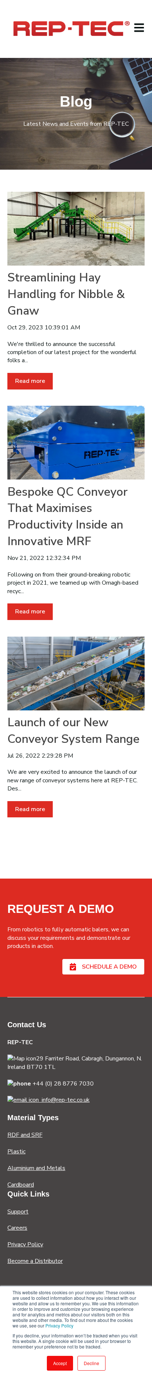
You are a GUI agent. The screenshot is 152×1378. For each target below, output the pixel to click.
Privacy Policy (59, 1325)
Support (17, 1212)
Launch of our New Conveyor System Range (73, 730)
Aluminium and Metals (36, 1168)
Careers (17, 1228)
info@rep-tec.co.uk (64, 1100)
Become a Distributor (35, 1261)
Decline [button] (91, 1363)
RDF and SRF (24, 1135)
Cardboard (20, 1185)
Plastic (16, 1151)
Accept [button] (60, 1363)
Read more (30, 381)
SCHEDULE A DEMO (109, 967)
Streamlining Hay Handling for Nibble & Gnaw (66, 294)
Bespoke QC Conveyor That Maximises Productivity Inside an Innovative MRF (67, 516)
